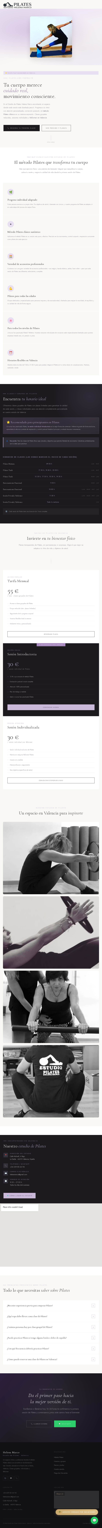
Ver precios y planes (56, 128)
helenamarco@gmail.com (18, 1174)
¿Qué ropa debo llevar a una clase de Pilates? (50, 1316)
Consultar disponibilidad (51, 781)
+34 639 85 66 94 (17, 1167)
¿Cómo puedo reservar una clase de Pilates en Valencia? (50, 1359)
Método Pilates (58, 1457)
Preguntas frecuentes (61, 1473)
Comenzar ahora (51, 707)
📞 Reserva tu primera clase (21, 128)
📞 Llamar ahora (39, 1424)
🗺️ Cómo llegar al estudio (19, 1196)
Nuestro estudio (59, 1469)
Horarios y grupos (60, 1461)
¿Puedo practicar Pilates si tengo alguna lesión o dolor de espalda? (50, 1337)
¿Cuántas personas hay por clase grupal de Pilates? (50, 1327)
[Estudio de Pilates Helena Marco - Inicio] (17, 5)
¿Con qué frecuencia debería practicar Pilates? (50, 1348)
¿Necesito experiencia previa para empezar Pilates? (50, 1305)
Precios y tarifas (59, 1465)
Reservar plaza (51, 634)
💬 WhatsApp (65, 1424)
